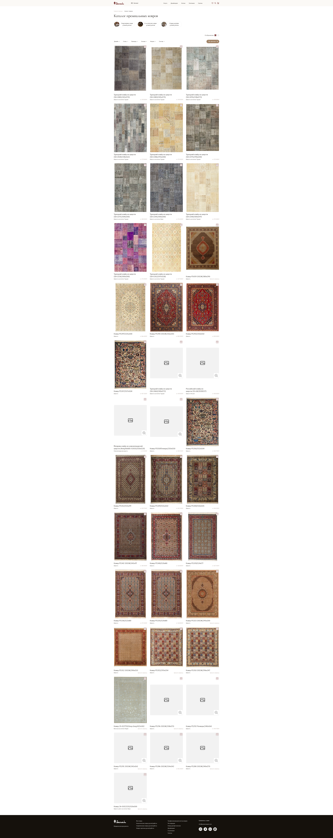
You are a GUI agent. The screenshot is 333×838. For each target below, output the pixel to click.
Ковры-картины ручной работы (145, 828)
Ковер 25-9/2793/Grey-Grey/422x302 (129, 726)
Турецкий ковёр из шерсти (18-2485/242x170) (125, 95)
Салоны (200, 3)
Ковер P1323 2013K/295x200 (198, 620)
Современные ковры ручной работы (146, 826)
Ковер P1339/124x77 (194, 563)
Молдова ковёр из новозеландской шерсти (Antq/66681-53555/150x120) (129, 447)
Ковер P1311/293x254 (159, 670)
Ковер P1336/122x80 (122, 620)
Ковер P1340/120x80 (158, 563)
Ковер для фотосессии (174, 826)
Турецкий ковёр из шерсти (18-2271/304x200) (125, 215)
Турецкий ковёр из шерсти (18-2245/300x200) (161, 215)
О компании (171, 830)
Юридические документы (121, 826)
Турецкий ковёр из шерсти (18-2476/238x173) (197, 95)
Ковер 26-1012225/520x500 (125, 806)
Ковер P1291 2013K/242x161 (126, 766)
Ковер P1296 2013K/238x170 (162, 726)
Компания (192, 3)
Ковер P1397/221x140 (123, 334)
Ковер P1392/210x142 (195, 334)
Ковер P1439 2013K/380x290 (198, 276)
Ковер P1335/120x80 (158, 620)
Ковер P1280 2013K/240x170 (198, 766)
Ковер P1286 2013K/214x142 (162, 766)
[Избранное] (212, 3)
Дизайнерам (174, 3)
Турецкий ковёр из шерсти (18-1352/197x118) (161, 275)
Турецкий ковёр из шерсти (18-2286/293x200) (161, 155)
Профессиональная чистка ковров (177, 821)
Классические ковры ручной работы (146, 823)
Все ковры (139, 821)
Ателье (183, 3)
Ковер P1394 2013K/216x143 (162, 334)
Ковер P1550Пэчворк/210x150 (162, 448)
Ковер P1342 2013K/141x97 (125, 563)
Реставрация (171, 823)
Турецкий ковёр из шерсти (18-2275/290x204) (197, 155)
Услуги (165, 3)
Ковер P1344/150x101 (195, 506)
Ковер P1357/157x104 (123, 391)
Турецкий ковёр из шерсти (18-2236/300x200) (125, 275)
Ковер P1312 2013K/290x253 (126, 670)
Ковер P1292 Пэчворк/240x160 (199, 726)
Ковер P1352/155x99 (122, 506)
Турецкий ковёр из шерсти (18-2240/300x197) (197, 215)
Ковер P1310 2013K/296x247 (198, 670)
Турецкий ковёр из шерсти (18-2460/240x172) (161, 390)
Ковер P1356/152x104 (195, 448)
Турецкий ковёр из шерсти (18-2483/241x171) (161, 95)
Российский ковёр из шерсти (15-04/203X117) (196, 390)
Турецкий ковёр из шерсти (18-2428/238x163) (125, 155)
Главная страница (118, 11)
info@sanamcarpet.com (205, 824)
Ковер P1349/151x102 (159, 506)
